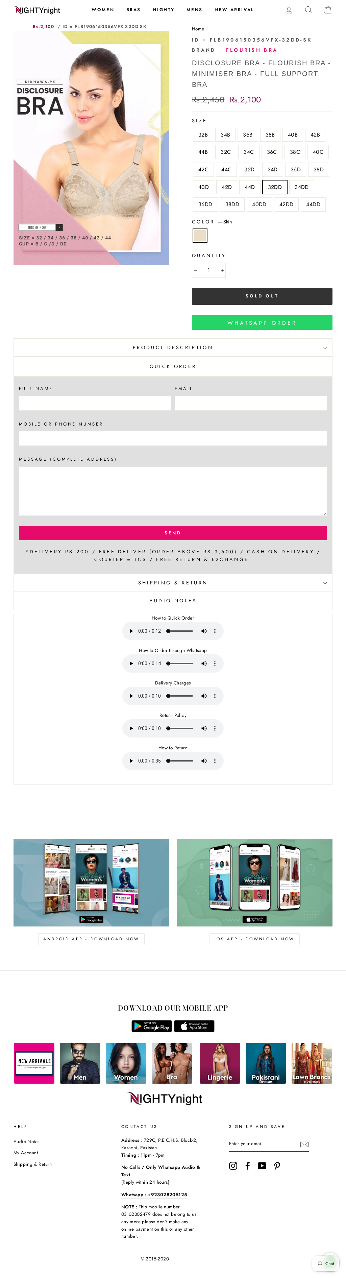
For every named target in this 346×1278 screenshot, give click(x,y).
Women (103, 9)
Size (199, 120)
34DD (302, 187)
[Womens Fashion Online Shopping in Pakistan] (126, 1082)
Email (184, 388)
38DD (232, 204)
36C (272, 152)
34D (273, 169)
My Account (26, 1152)
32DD (275, 187)
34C (249, 152)
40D (203, 187)
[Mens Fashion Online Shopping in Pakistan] (80, 1082)
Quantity (209, 255)
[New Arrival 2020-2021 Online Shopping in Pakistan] (34, 1082)
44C (226, 169)
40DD (259, 204)
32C (226, 152)
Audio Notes (26, 1141)
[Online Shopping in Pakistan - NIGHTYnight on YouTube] (262, 1166)
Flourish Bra (252, 50)
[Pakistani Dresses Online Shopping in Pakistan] (266, 1082)
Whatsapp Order (262, 323)
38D (319, 169)
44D (250, 187)
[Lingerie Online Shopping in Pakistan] (220, 1082)
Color (212, 221)
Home (198, 28)
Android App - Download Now (91, 939)
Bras (133, 9)
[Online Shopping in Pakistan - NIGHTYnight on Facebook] (248, 1166)
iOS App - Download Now (255, 939)
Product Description (173, 347)
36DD (205, 204)
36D (296, 169)
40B (293, 135)
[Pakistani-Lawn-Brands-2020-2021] (312, 1082)
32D (249, 169)
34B (225, 135)
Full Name (36, 388)
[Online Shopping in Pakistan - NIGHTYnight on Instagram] (233, 1166)
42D (227, 187)
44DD (313, 204)
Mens (194, 9)
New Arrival (234, 9)
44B (203, 152)
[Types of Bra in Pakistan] (172, 1082)
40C (318, 152)
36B (247, 135)
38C (295, 152)
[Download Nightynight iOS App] (194, 1030)
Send (173, 533)
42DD (286, 204)
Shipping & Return (173, 582)
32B (203, 135)
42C (203, 169)
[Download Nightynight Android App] (151, 1030)
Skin (200, 236)
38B (270, 135)
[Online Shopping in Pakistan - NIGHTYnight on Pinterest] (277, 1166)
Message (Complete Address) (68, 459)
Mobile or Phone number (61, 424)
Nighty (164, 9)
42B (315, 135)
